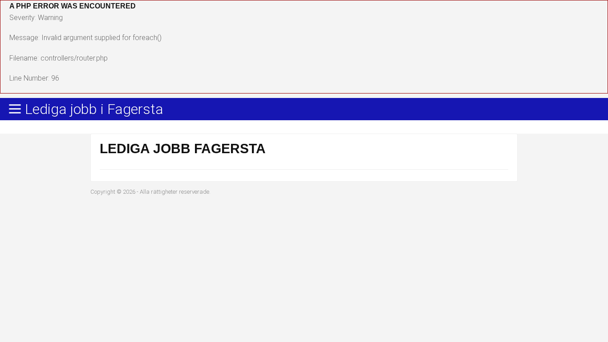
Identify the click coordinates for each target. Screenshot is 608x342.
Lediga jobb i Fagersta (94, 109)
